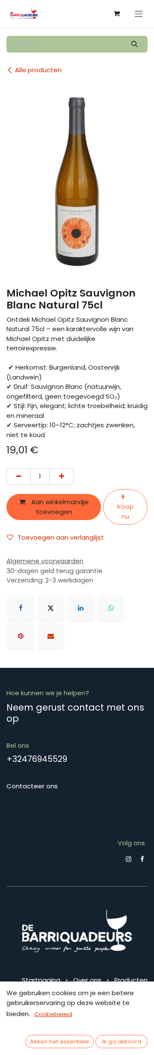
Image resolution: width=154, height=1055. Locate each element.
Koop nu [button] (125, 511)
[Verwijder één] (18, 476)
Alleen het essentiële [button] (59, 1041)
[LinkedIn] (81, 608)
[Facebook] (20, 608)
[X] (51, 608)
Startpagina (41, 980)
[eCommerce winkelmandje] (116, 13)
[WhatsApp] (111, 608)
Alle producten (38, 69)
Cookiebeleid (53, 1014)
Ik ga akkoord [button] (121, 1041)
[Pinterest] (20, 636)
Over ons (87, 980)
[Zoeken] (135, 44)
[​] (128, 859)
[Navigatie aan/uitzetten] (139, 13)
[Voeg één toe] (61, 476)
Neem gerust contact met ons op (75, 712)
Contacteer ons (32, 786)
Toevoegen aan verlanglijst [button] (61, 537)
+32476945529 (36, 759)
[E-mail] (51, 636)
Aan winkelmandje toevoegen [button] (59, 506)
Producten (131, 980)
